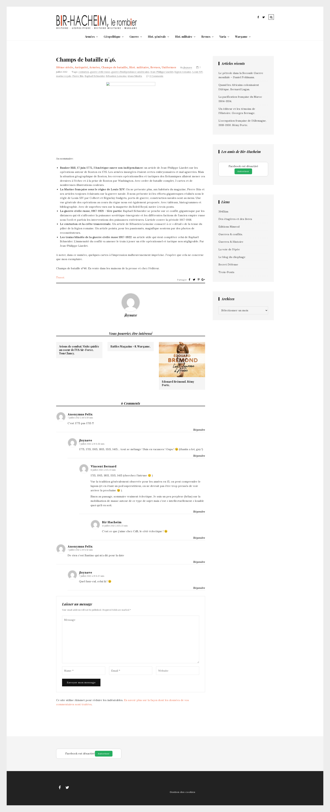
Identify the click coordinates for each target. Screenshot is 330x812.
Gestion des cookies (182, 792)
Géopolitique (112, 36)
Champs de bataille (114, 67)
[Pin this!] (199, 279)
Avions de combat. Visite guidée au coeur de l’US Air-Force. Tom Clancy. (79, 350)
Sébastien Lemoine (116, 76)
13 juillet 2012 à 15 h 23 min (115, 525)
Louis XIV (197, 71)
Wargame (241, 36)
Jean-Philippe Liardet (161, 71)
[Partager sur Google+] (203, 279)
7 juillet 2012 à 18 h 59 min (80, 417)
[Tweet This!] (194, 279)
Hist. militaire (183, 36)
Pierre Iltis (77, 76)
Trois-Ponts (226, 272)
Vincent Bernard (103, 466)
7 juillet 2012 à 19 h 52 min (80, 549)
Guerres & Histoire (230, 241)
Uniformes (169, 67)
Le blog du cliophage (231, 257)
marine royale (63, 76)
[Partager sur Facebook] (189, 279)
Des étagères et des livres (235, 219)
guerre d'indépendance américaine (130, 71)
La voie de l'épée (229, 249)
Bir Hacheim (111, 522)
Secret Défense (228, 264)
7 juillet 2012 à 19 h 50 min (91, 444)
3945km (223, 211)
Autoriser (243, 171)
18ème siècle (64, 67)
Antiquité (81, 67)
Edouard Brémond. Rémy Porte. (178, 383)
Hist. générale (157, 36)
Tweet (60, 277)
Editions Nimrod (228, 226)
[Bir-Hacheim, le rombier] (96, 28)
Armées (90, 36)
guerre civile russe (100, 71)
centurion (83, 71)
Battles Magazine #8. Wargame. (130, 346)
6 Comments (156, 76)
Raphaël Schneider (95, 76)
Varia (222, 36)
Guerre (134, 36)
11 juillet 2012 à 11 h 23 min (103, 470)
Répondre (199, 429)
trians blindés (135, 76)
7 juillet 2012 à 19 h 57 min (91, 576)
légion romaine (183, 71)
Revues (205, 36)
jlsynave (188, 67)
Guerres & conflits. (230, 234)
